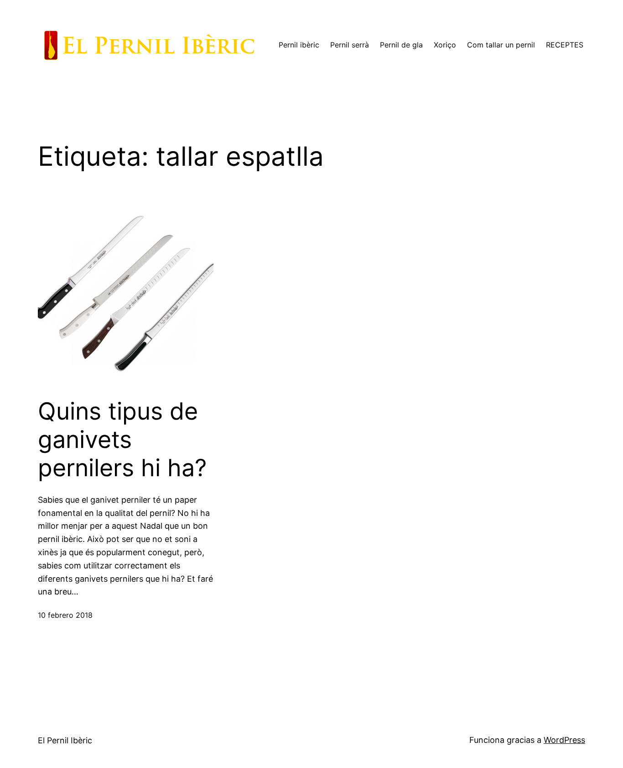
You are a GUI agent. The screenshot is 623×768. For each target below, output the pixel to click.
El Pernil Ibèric (65, 740)
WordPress (564, 740)
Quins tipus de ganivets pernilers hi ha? (122, 440)
